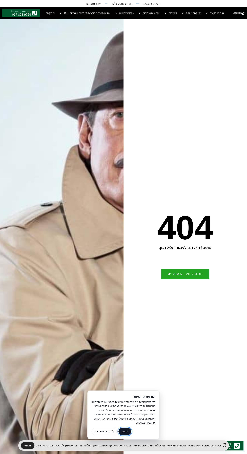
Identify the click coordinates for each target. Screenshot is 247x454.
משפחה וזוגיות (193, 13)
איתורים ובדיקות (151, 13)
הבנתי (27, 445)
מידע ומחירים (126, 13)
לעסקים (173, 13)
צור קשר (50, 13)
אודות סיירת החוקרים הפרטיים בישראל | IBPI (87, 13)
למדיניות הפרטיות (104, 431)
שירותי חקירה (217, 13)
